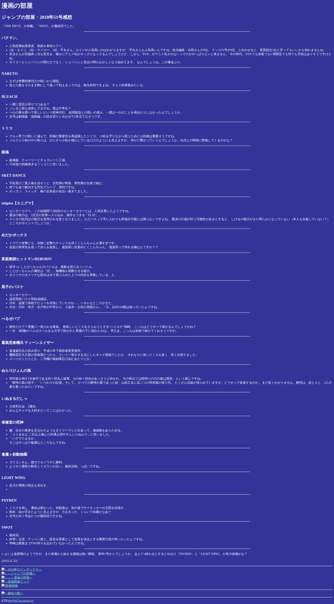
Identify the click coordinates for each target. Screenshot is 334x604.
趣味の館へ (15, 593)
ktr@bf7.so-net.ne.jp (20, 600)
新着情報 (12, 585)
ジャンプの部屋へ (23, 573)
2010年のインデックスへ (25, 569)
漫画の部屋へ (23, 577)
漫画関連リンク (18, 581)
